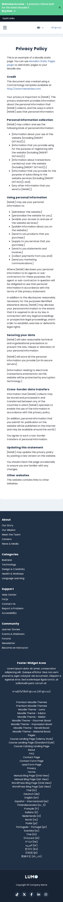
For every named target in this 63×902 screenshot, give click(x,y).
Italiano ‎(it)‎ (31, 812)
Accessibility (9, 613)
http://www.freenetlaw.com (24, 89)
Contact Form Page (31, 761)
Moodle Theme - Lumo (31, 709)
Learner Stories (11, 629)
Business (7, 560)
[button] (31, 18)
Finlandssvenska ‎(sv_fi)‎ (31, 805)
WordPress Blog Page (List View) (31, 786)
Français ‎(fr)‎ (31, 808)
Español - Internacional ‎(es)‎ (31, 801)
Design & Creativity (13, 569)
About (31, 750)
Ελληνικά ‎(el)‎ (31, 838)
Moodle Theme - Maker (31, 717)
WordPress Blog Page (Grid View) (32, 783)
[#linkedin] (39, 894)
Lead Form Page (31, 764)
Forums (6, 638)
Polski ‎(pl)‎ (31, 823)
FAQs (5, 599)
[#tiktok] (17, 894)
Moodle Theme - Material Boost (32, 731)
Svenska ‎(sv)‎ (31, 830)
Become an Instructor (15, 648)
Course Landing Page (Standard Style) (31, 742)
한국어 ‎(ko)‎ (31, 849)
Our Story (7, 525)
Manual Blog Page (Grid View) (31, 775)
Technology (9, 564)
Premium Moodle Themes (31, 706)
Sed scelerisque (30, 679)
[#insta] (46, 894)
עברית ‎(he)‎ (31, 841)
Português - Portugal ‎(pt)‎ (31, 827)
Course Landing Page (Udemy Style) (31, 739)
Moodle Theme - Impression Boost (31, 724)
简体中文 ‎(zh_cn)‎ (31, 856)
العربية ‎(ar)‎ (31, 845)
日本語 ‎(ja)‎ (31, 852)
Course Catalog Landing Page (31, 746)
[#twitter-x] (24, 894)
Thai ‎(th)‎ (31, 790)
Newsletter (8, 643)
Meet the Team (11, 534)
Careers (7, 539)
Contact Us (8, 604)
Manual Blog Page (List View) (31, 779)
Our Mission (8, 530)
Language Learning (13, 578)
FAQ (31, 753)
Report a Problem (12, 608)
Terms (31, 772)
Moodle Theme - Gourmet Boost (31, 720)
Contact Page (31, 757)
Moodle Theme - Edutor (31, 713)
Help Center (9, 594)
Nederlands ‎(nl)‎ (31, 816)
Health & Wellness (13, 573)
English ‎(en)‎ (31, 797)
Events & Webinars (13, 634)
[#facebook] (31, 894)
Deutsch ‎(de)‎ (32, 794)
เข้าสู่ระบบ (56, 27)
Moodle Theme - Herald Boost (31, 728)
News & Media (10, 544)
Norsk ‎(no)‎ (31, 819)
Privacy (31, 768)
